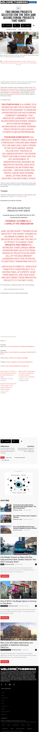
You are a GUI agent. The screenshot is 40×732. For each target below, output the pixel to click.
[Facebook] (1, 684)
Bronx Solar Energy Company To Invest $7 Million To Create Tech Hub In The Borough (26, 450)
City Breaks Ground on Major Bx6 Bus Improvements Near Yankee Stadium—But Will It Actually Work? (24, 506)
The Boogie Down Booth (19, 457)
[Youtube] (10, 684)
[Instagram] (14, 684)
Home (16, 6)
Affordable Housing (5, 649)
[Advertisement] (20, 316)
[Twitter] (6, 684)
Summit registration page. (20, 196)
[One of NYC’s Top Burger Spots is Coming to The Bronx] (5, 519)
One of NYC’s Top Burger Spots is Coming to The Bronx (25, 516)
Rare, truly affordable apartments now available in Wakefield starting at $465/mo (25, 527)
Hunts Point (9, 457)
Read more (5, 576)
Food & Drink (4, 606)
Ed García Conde (11, 29)
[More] (34, 25)
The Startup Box (5, 460)
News (20, 6)
